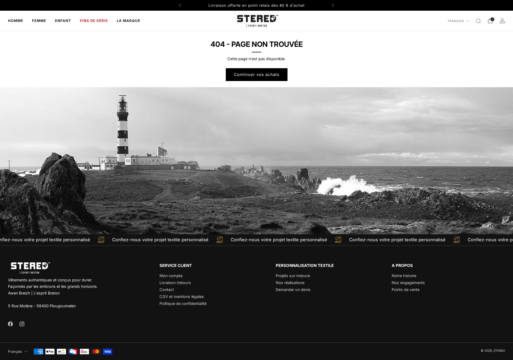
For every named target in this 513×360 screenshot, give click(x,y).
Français (456, 21)
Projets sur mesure (293, 275)
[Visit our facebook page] (10, 324)
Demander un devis (293, 289)
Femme (39, 20)
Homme (15, 20)
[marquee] (256, 240)
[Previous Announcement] (179, 5)
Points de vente (405, 289)
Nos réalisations (290, 282)
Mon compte (171, 275)
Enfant (63, 20)
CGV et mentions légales (182, 296)
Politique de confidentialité (183, 303)
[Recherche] (478, 21)
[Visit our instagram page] (22, 324)
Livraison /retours (175, 282)
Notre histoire (404, 275)
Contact (167, 289)
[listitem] (256, 5)
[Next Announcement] (333, 5)
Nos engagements (408, 282)
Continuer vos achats (256, 74)
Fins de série (94, 20)
